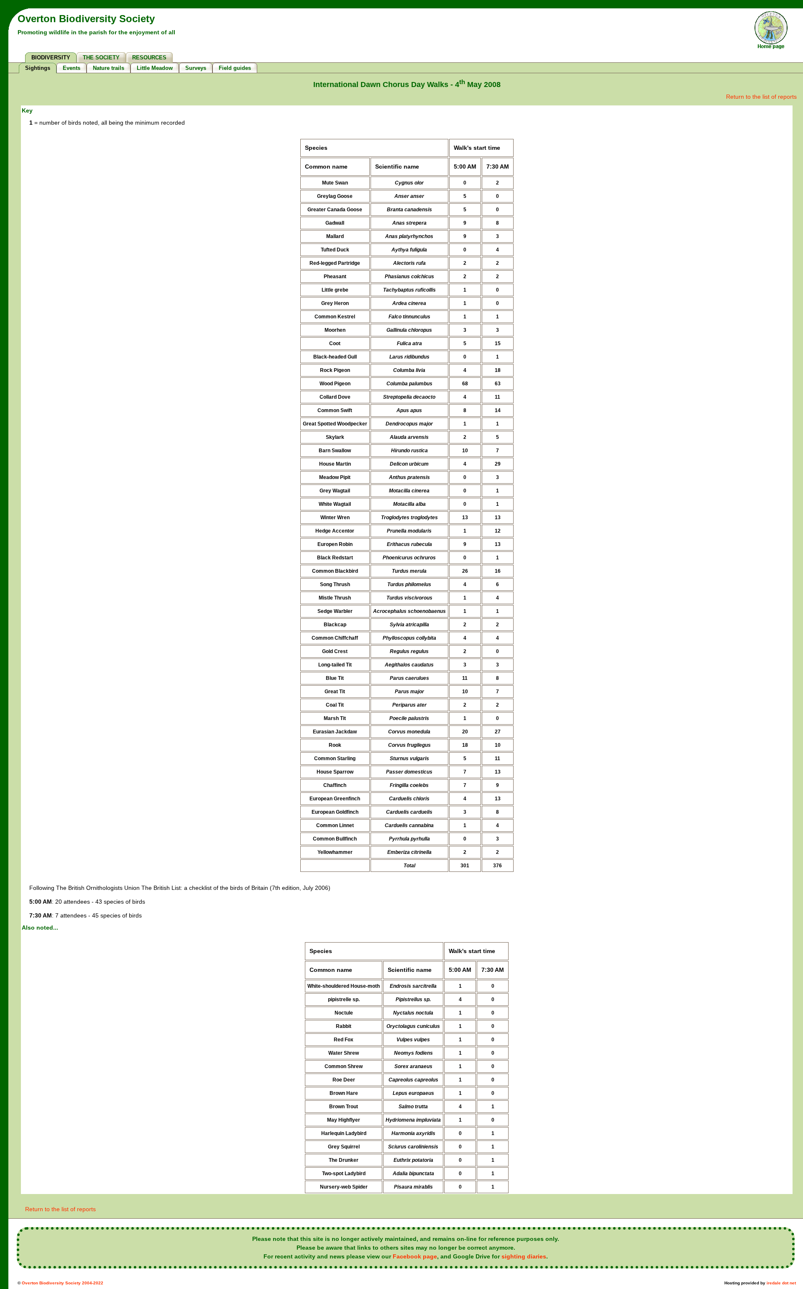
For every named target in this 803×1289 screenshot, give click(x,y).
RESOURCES (149, 57)
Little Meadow (155, 68)
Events (71, 68)
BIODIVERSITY (50, 57)
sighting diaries (523, 1256)
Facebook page (415, 1256)
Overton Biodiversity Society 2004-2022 (62, 1283)
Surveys (195, 68)
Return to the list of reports (761, 96)
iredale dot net (781, 1283)
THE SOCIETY (101, 57)
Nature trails (108, 68)
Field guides (235, 68)
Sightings (37, 68)
